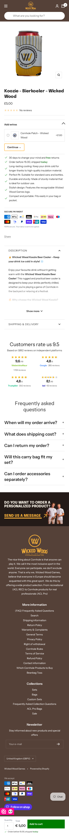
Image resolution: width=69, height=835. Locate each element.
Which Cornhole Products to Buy (34, 667)
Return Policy (34, 625)
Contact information (34, 663)
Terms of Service (34, 653)
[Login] (57, 5)
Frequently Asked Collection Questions (34, 704)
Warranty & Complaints (35, 629)
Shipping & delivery (23, 324)
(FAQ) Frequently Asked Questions (34, 610)
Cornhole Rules (34, 648)
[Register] (58, 744)
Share (7, 236)
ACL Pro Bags (34, 708)
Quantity (8, 820)
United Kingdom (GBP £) (18, 758)
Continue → (14, 147)
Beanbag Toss (34, 672)
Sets (34, 689)
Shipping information (34, 620)
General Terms (34, 634)
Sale (34, 713)
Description (17, 250)
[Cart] (63, 6)
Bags (34, 694)
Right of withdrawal (34, 644)
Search (34, 615)
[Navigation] (5, 6)
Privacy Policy (34, 639)
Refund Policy (34, 658)
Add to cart (36, 824)
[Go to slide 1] (34, 75)
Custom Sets (34, 699)
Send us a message (23, 516)
